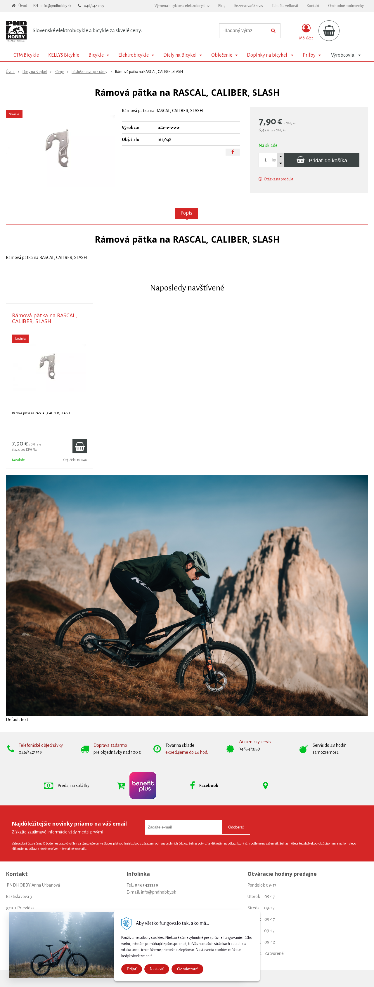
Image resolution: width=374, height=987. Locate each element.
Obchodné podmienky (346, 6)
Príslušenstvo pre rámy (89, 72)
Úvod (22, 6)
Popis (186, 213)
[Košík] (329, 30)
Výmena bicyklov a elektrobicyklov (182, 6)
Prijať (131, 969)
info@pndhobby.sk (56, 6)
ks (274, 160)
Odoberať (236, 827)
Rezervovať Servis (248, 6)
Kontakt (313, 6)
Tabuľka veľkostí (285, 6)
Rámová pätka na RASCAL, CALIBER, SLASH (44, 318)
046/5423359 (94, 6)
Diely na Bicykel (34, 72)
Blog (222, 6)
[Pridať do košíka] (79, 446)
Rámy (59, 72)
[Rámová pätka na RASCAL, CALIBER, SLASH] (60, 151)
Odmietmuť (187, 969)
